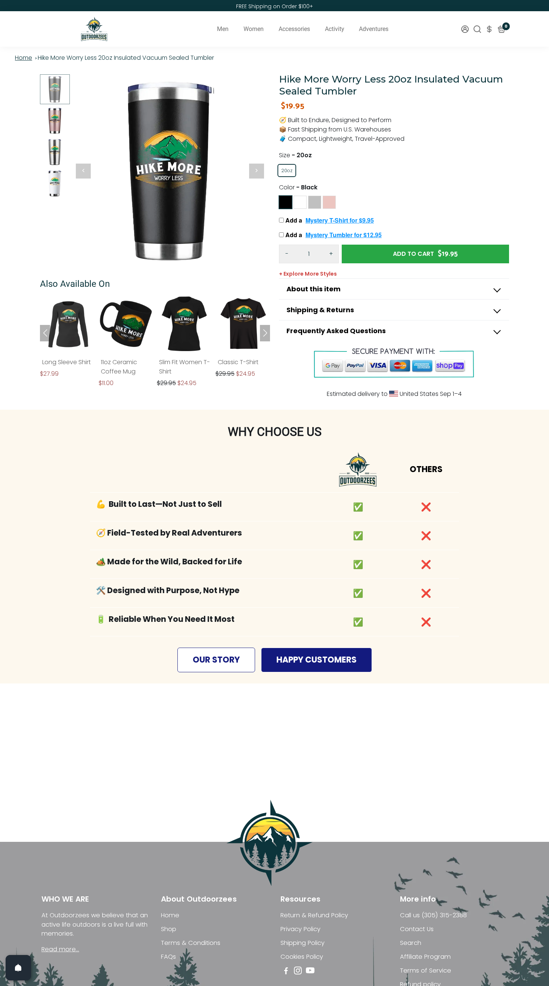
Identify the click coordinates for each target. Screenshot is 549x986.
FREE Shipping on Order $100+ (274, 6)
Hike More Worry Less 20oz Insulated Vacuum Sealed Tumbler (126, 57)
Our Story (216, 660)
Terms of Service (425, 970)
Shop (168, 929)
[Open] (18, 967)
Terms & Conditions (190, 943)
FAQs (168, 956)
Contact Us (417, 929)
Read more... (60, 949)
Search (410, 943)
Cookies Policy (301, 956)
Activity (334, 28)
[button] (265, 333)
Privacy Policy (300, 929)
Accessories (294, 28)
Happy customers (316, 660)
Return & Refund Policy (314, 915)
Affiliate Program (425, 956)
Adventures (373, 28)
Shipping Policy (302, 943)
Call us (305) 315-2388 (433, 915)
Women (254, 28)
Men (223, 28)
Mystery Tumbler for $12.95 (343, 234)
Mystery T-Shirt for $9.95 (339, 220)
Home (23, 57)
